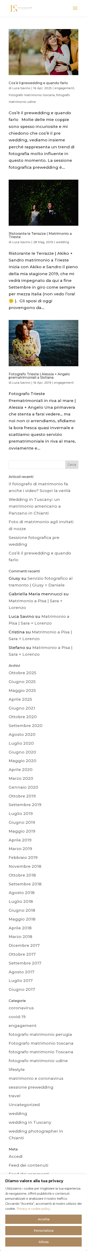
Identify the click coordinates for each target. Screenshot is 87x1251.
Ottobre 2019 (22, 796)
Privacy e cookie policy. (34, 1209)
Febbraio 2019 (23, 857)
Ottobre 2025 (22, 672)
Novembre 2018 (25, 866)
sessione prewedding (31, 1087)
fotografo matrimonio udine (38, 1060)
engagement (64, 88)
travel (14, 1095)
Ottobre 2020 (23, 716)
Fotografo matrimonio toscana (32, 95)
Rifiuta (44, 1242)
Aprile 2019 (20, 840)
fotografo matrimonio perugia (40, 1034)
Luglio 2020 (21, 743)
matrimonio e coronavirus (36, 1078)
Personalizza (43, 1230)
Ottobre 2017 (22, 954)
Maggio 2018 (22, 919)
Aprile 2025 (20, 699)
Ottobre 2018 (22, 875)
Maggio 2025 (22, 690)
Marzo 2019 (20, 848)
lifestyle (17, 1069)
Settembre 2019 (25, 804)
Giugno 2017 (22, 989)
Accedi (16, 1156)
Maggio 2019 (22, 831)
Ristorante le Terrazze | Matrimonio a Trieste (40, 235)
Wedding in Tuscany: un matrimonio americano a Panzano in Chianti (35, 506)
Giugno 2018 (22, 910)
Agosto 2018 (22, 892)
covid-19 (17, 1016)
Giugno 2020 (22, 752)
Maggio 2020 (22, 760)
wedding (62, 242)
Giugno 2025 (22, 681)
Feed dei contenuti (28, 1165)
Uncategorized (24, 1104)
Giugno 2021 (22, 708)
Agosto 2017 (21, 972)
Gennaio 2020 (23, 787)
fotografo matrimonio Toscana (41, 1051)
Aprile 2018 (20, 928)
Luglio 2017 (21, 980)
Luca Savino (21, 88)
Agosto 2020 (22, 734)
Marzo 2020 (21, 778)
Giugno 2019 (22, 822)
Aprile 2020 (21, 769)
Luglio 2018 (21, 901)
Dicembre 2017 (24, 945)
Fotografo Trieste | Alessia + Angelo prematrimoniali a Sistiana (39, 375)
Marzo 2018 (20, 936)
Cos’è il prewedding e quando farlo (38, 83)
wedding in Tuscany (30, 1122)
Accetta (43, 1219)
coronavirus (21, 1008)
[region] (43, 1212)
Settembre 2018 (25, 884)
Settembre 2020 (25, 725)
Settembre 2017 (25, 963)
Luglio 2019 (21, 813)
